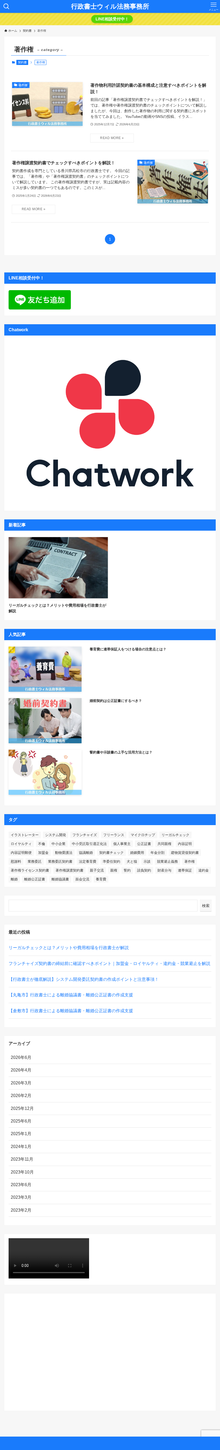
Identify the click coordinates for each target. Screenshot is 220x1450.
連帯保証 (185, 870)
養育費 (101, 879)
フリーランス (113, 835)
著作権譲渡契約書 (69, 870)
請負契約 (144, 870)
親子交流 (97, 870)
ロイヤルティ (21, 844)
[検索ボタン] (6, 6)
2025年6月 (21, 1121)
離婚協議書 (60, 879)
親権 (113, 870)
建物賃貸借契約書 (185, 853)
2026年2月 (21, 1095)
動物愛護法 (63, 853)
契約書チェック (111, 853)
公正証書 (144, 844)
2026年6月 (21, 1057)
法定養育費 (87, 861)
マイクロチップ (143, 835)
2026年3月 (21, 1083)
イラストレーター (25, 835)
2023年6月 (21, 1184)
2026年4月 (21, 1070)
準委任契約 (111, 861)
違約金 (203, 870)
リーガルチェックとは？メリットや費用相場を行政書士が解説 (69, 947)
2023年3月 (21, 1197)
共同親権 (164, 844)
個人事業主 (122, 844)
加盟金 (43, 853)
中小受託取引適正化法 (89, 844)
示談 (147, 861)
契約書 (22, 62)
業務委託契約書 (60, 861)
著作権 (189, 861)
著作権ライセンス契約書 (30, 870)
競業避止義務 (167, 861)
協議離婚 (86, 853)
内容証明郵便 (21, 853)
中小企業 (58, 844)
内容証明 (185, 844)
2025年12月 (22, 1108)
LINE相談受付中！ (112, 19)
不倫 (41, 844)
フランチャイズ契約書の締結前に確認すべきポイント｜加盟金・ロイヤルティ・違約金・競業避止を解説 (109, 963)
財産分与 (164, 870)
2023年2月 (21, 1210)
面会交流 (82, 879)
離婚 (14, 879)
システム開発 (55, 835)
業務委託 (35, 861)
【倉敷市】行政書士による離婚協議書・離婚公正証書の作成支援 (71, 1010)
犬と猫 (132, 861)
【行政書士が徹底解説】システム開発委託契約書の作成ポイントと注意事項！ (84, 979)
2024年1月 (21, 1146)
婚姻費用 (137, 853)
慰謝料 (16, 861)
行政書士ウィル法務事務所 (110, 6)
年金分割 (157, 853)
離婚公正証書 (34, 879)
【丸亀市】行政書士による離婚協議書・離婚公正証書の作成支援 (71, 995)
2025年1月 (21, 1133)
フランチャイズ (84, 835)
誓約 (127, 870)
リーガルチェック (175, 835)
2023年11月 (22, 1159)
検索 (206, 905)
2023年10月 (22, 1172)
